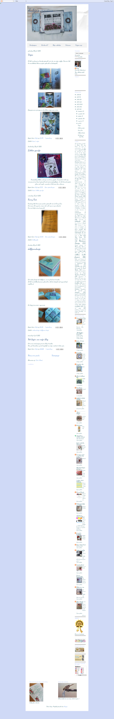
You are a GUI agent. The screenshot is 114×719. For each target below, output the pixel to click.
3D (75, 143)
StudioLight (83, 294)
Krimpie (76, 228)
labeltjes (82, 228)
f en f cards (82, 191)
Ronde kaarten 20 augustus (83, 357)
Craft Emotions (83, 165)
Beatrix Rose (77, 157)
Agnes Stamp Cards (81, 544)
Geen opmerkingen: (50, 187)
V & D (80, 303)
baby (76, 156)
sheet (83, 283)
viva (80, 308)
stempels (77, 292)
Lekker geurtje (34, 150)
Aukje (77, 68)
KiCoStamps (79, 425)
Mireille (78, 249)
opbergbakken (83, 260)
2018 (78, 94)
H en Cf (84, 202)
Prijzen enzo (78, 45)
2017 (78, 97)
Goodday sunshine (79, 199)
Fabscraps (77, 193)
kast (80, 223)
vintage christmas (84, 417)
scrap (83, 281)
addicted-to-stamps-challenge (80, 516)
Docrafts (76, 180)
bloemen (84, 157)
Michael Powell (82, 248)
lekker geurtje (40, 190)
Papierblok (77, 266)
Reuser (76, 278)
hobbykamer (78, 208)
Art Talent (83, 152)
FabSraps (84, 193)
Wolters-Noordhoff (79, 311)
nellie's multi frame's (80, 255)
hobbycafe (84, 206)
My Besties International (84, 580)
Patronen (68, 45)
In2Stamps (77, 211)
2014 (78, 102)
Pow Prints (78, 271)
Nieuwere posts (34, 355)
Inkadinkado (78, 212)
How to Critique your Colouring (84, 496)
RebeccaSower (81, 276)
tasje (82, 297)
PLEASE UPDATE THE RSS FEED (80, 437)
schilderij (78, 281)
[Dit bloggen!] (57, 138)
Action (78, 145)
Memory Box (78, 246)
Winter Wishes (84, 507)
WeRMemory (77, 309)
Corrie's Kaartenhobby (79, 576)
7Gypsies (80, 143)
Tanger (78, 297)
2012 (78, 106)
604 (83, 367)
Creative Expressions (80, 175)
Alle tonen (84, 615)
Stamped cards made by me (83, 473)
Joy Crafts (83, 216)
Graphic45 (83, 200)
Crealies (76, 174)
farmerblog (78, 352)
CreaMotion (83, 174)
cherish (84, 458)
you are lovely (84, 567)
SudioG (77, 295)
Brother (83, 159)
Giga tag (83, 427)
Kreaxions (82, 226)
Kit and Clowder (80, 492)
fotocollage (81, 197)
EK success (83, 187)
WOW (76, 312)
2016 (78, 99)
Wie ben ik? (44, 45)
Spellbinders (81, 286)
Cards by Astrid (80, 565)
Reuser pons (83, 278)
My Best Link (79, 546)
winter (82, 309)
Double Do (82, 185)
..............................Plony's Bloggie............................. (81, 413)
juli (79, 123)
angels (82, 146)
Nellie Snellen (82, 251)
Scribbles (77, 283)
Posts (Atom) (39, 360)
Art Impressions (78, 151)
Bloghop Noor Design (83, 537)
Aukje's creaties (40, 10)
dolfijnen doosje (44, 330)
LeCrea (76, 231)
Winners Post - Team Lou (84, 485)
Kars (76, 223)
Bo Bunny (78, 159)
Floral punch (78, 196)
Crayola (83, 172)
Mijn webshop (57, 45)
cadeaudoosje (35, 330)
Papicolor (77, 265)
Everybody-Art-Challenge (80, 364)
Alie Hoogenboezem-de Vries (81, 468)
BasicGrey (81, 156)
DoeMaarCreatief (78, 182)
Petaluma (84, 270)
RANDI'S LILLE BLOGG (80, 399)
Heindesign (77, 205)
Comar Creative (79, 163)
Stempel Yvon (79, 436)
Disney (83, 178)
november (80, 113)
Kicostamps (80, 225)
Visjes (30, 54)
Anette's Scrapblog (80, 550)
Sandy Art (79, 279)
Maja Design (78, 237)
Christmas (77, 162)
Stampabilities (78, 287)
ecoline (79, 187)
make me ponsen (80, 239)
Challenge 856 (83, 380)
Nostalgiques (77, 260)
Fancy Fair (32, 199)
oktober (80, 116)
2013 (78, 104)
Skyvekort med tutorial (84, 404)
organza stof (78, 262)
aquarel (81, 150)
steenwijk (80, 290)
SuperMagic (83, 295)
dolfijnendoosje (34, 249)
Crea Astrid (79, 387)
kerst (84, 223)
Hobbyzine (84, 208)
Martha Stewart (79, 245)
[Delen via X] (59, 138)
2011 (78, 109)
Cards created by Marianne (80, 443)
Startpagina (33, 45)
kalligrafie (35, 240)
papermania (79, 263)
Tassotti (76, 298)
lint (81, 235)
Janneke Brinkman (79, 214)
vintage (76, 304)
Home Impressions (80, 209)
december (80, 111)
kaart (33, 141)
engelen (83, 190)
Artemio (77, 154)
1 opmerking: (48, 138)
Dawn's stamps (77, 177)
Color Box (84, 162)
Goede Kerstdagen (83, 447)
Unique (79, 301)
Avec (81, 154)
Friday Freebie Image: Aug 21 (79, 336)
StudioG (76, 294)
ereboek (76, 191)
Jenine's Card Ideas (81, 318)
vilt (83, 303)
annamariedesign (78, 148)
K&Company (79, 217)
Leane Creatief (79, 229)
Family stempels (80, 194)
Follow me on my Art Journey (80, 587)
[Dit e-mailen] (56, 138)
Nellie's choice (81, 252)
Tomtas (78, 300)
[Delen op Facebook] (60, 138)
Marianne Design (80, 242)
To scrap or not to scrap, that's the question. (80, 456)
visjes (37, 141)
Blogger (65, 706)
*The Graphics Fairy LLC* (79, 333)
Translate (80, 56)
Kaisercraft (81, 219)
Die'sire (84, 177)
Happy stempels (80, 203)
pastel (78, 268)
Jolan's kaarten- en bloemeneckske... (80, 602)
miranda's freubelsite (78, 533)
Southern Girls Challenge (79, 481)
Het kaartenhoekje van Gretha (80, 504)
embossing (77, 190)
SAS (85, 279)
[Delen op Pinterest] (62, 138)
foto (76, 197)
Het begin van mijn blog (38, 339)
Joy (76, 216)
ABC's (84, 143)
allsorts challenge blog (80, 376)
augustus (80, 121)
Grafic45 (77, 200)
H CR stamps (77, 202)
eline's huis (80, 188)
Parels (84, 266)
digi (78, 179)
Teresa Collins (83, 298)
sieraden (76, 284)
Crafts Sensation (80, 166)
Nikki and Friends (79, 259)
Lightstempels (78, 232)
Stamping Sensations (80, 289)
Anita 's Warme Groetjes (80, 341)
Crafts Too (77, 168)
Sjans (83, 343)
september (80, 118)
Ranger (84, 274)
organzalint (84, 262)
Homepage (55, 355)
